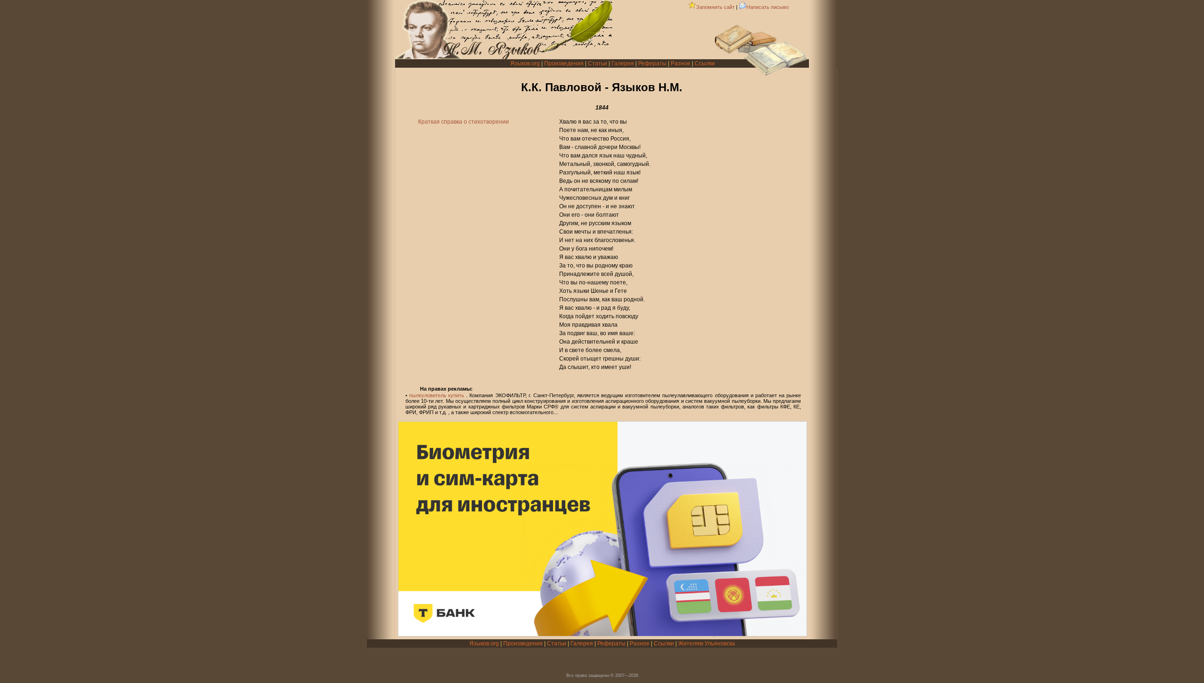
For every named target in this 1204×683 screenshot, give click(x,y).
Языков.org (525, 63)
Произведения (564, 63)
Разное (680, 63)
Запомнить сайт (715, 7)
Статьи (597, 63)
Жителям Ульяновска (706, 643)
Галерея (622, 63)
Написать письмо (767, 7)
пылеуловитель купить (436, 395)
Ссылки (705, 63)
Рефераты (652, 63)
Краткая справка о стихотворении (463, 121)
